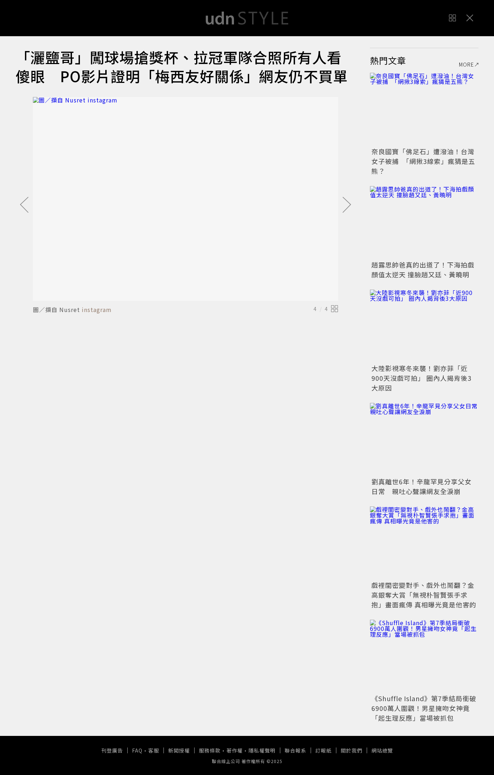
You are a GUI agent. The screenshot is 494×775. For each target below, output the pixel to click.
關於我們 (351, 750)
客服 (153, 750)
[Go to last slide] (24, 205)
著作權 (234, 750)
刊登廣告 (112, 750)
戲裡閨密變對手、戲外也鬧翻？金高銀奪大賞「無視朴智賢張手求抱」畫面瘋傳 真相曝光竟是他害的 (423, 594)
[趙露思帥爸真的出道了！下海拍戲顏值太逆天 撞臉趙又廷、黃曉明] (424, 222)
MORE (466, 64)
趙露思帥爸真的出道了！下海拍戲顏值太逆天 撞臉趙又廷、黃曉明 (422, 269)
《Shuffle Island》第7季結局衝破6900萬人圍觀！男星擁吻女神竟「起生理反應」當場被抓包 (423, 708)
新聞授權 (179, 750)
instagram (97, 309)
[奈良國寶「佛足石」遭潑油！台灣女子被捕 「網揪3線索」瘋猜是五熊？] (424, 109)
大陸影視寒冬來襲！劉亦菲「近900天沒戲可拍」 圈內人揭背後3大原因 (421, 377)
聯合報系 (295, 750)
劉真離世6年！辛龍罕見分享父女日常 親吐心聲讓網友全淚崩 (421, 486)
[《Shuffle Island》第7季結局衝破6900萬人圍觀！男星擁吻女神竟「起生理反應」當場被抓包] (424, 656)
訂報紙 (323, 750)
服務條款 (210, 750)
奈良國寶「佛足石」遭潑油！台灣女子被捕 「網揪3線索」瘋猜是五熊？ (423, 161)
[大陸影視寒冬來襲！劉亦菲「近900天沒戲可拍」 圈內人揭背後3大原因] (424, 326)
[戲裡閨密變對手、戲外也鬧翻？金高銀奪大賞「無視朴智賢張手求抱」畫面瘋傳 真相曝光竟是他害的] (424, 542)
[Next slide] (346, 205)
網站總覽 (382, 750)
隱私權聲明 (262, 750)
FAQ (137, 750)
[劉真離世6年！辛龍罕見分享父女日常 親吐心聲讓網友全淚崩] (424, 439)
